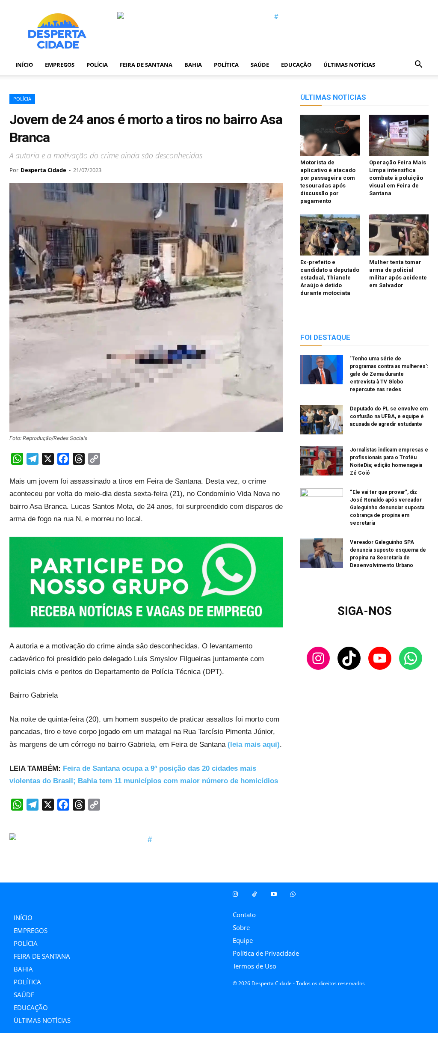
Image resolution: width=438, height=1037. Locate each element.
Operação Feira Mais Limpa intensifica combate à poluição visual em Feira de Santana (397, 177)
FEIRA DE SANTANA (146, 64)
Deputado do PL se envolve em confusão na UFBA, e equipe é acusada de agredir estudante (389, 416)
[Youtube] (273, 894)
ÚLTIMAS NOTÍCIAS (349, 64)
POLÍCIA (97, 64)
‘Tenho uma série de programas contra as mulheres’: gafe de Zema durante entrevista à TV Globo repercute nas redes (389, 374)
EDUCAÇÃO (296, 64)
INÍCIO (24, 64)
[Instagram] (235, 894)
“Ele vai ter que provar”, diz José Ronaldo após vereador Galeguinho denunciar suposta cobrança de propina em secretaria (387, 507)
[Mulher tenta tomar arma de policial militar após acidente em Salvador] (399, 235)
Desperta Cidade (43, 170)
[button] (418, 65)
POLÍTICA (226, 64)
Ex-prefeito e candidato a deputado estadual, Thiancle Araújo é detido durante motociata (329, 277)
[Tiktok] (254, 894)
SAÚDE (260, 64)
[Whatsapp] (292, 894)
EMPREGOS (59, 64)
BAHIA (193, 64)
